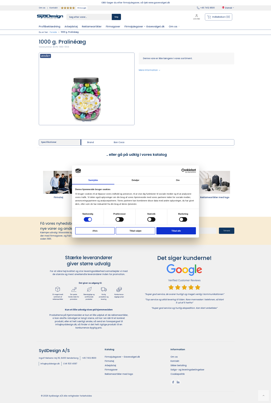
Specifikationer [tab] (48, 142)
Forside (53, 32)
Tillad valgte (135, 231)
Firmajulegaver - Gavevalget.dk (122, 356)
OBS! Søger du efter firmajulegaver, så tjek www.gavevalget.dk (135, 2)
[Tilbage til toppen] (263, 395)
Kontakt (54, 7)
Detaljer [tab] (135, 180)
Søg (116, 17)
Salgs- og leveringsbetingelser (187, 369)
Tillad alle (176, 231)
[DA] (50, 17)
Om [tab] (178, 180)
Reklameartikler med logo (214, 197)
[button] (174, 26)
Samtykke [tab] (93, 180)
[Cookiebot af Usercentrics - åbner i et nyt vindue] (183, 171)
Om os (42, 7)
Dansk (228, 7)
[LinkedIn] (178, 382)
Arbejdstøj (110, 365)
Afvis (95, 231)
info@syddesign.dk (66, 324)
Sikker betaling (179, 365)
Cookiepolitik (178, 374)
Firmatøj (58, 197)
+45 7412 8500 (207, 7)
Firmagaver (111, 369)
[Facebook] (173, 382)
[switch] (120, 219)
